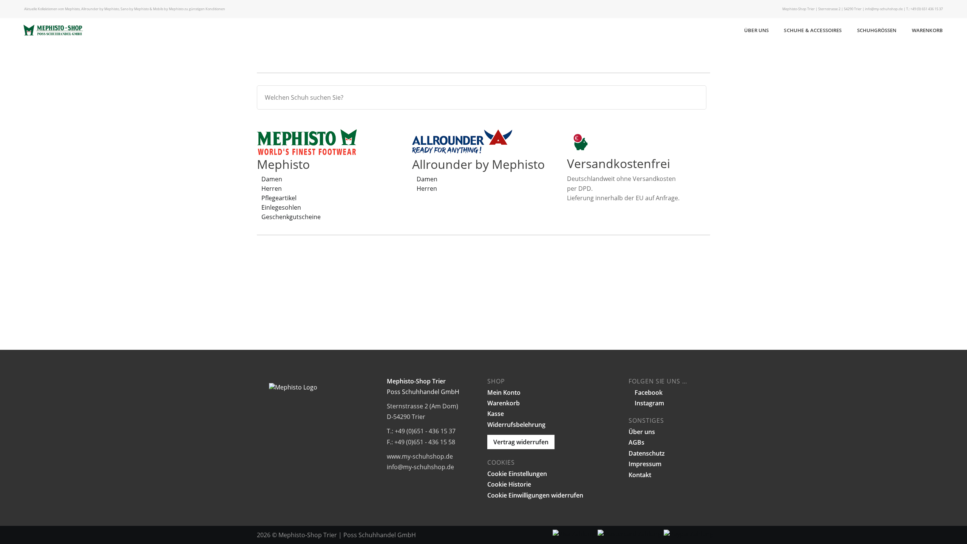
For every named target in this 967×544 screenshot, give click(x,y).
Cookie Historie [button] (509, 484)
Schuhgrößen (877, 30)
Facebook (648, 392)
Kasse (495, 414)
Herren (271, 188)
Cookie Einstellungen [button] (517, 474)
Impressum (645, 464)
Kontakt (640, 475)
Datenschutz (647, 453)
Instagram (648, 403)
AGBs (636, 442)
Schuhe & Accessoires (813, 30)
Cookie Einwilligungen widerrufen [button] (535, 495)
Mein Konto (504, 392)
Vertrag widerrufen (520, 442)
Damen (271, 179)
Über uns (756, 30)
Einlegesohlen (281, 207)
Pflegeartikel (279, 198)
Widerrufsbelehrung (516, 424)
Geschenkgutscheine (291, 217)
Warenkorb (927, 30)
